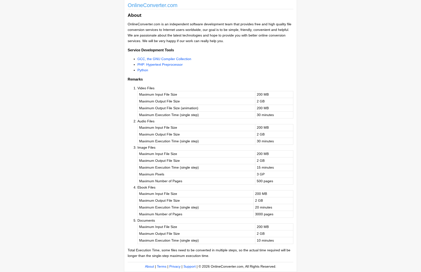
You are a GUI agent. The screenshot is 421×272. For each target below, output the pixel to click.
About (149, 266)
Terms (161, 266)
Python (142, 70)
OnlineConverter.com (152, 5)
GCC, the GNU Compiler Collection (164, 59)
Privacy (175, 266)
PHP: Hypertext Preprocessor (160, 64)
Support (189, 266)
